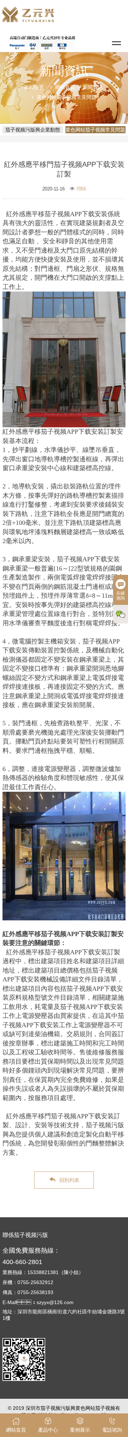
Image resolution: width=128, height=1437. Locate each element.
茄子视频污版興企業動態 (32, 130)
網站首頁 (65, 87)
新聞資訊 (93, 87)
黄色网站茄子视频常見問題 (66, 97)
